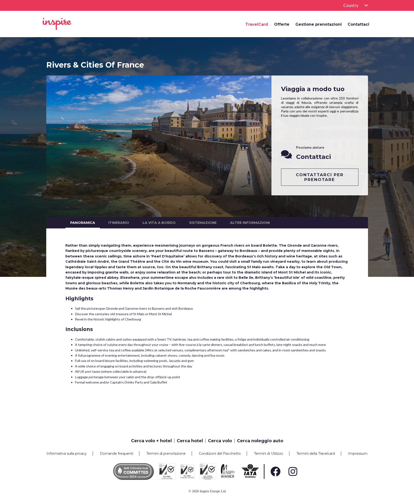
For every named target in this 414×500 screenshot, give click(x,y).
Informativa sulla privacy (66, 453)
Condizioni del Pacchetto (220, 453)
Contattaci (358, 24)
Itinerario (118, 223)
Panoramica (82, 223)
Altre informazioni (250, 223)
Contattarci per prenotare (320, 177)
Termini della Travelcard (315, 453)
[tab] (152, 441)
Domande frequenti (116, 453)
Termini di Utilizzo (268, 453)
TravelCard (256, 24)
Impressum (358, 453)
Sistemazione (203, 223)
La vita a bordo (159, 223)
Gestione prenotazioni (318, 24)
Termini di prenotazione (166, 453)
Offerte (281, 24)
